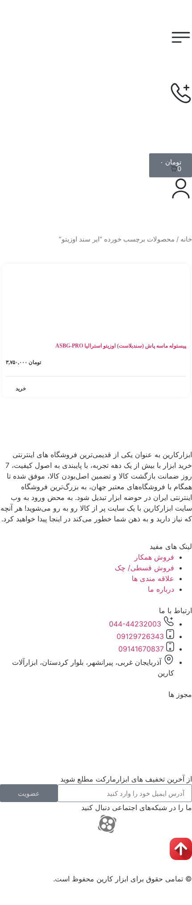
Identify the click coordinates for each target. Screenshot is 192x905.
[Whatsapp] (156, 824)
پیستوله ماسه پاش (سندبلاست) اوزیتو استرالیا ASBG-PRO (120, 346)
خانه (186, 239)
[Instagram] (181, 824)
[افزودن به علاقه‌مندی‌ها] (14, 272)
